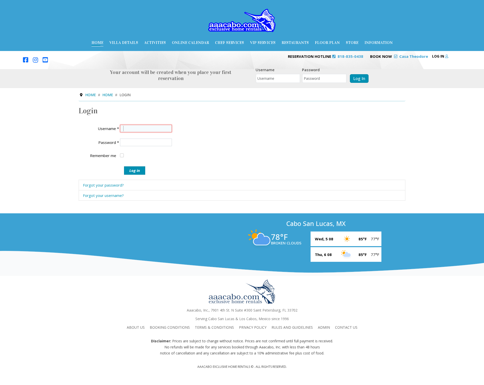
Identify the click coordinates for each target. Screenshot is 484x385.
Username (265, 69)
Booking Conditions (170, 327)
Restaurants (295, 42)
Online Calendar (190, 42)
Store (352, 42)
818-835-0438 (350, 56)
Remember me (103, 155)
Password (311, 69)
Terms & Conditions (214, 327)
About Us (136, 327)
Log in (438, 56)
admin (324, 327)
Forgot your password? (103, 185)
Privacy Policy (252, 327)
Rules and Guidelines (292, 327)
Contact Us (346, 327)
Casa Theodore (413, 56)
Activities (155, 42)
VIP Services (263, 42)
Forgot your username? (103, 195)
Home (97, 42)
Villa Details (123, 42)
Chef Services (229, 42)
